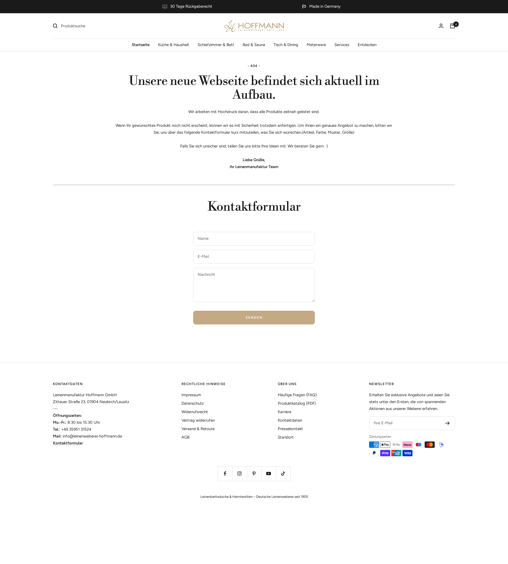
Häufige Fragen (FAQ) (297, 394)
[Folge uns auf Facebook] (225, 473)
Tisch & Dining (286, 44)
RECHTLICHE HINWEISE (204, 384)
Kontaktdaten (68, 384)
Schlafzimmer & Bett (216, 44)
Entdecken (367, 44)
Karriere (284, 411)
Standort (286, 437)
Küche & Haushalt (173, 44)
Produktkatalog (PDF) (297, 403)
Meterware (316, 44)
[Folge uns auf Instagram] (239, 473)
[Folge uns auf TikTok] (283, 473)
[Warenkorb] (452, 26)
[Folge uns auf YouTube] (268, 473)
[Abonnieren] (447, 423)
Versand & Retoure (198, 428)
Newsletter (381, 384)
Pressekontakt (290, 428)
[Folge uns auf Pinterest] (254, 473)
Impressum (191, 394)
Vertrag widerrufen (198, 420)
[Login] (441, 26)
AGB (185, 437)
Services (341, 44)
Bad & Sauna (254, 44)
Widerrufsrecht (195, 411)
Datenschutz (193, 403)
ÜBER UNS (287, 384)
